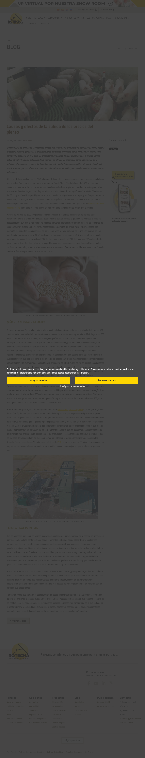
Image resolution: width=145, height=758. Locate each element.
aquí (49, 372)
